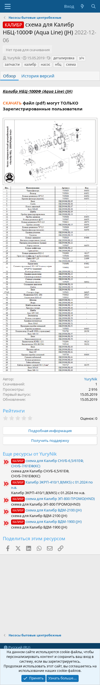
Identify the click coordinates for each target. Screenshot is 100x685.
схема (71, 64)
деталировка (63, 58)
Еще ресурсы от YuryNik (30, 454)
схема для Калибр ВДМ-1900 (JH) (47, 521)
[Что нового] (82, 6)
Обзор (9, 76)
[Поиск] (93, 6)
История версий (37, 76)
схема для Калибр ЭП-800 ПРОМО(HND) (53, 498)
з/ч (81, 58)
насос (45, 64)
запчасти (12, 64)
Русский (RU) (19, 647)
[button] (7, 6)
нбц (58, 64)
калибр (30, 64)
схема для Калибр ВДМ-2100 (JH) (47, 510)
